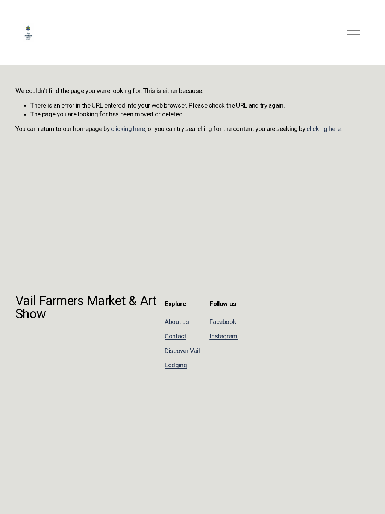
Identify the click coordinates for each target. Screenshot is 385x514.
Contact (175, 336)
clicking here (128, 128)
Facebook (222, 321)
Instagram (223, 336)
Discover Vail (182, 350)
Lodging (176, 365)
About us (177, 321)
